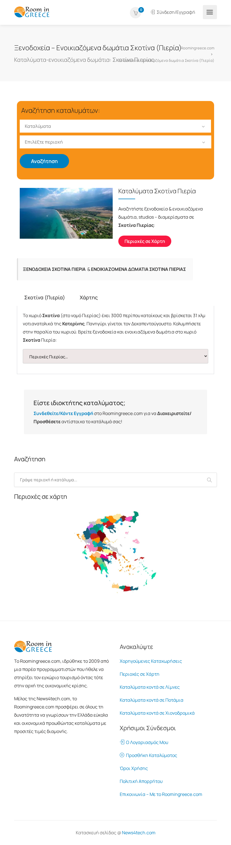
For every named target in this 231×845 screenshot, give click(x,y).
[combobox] (115, 126)
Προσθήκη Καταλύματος (150, 755)
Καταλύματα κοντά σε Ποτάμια (151, 700)
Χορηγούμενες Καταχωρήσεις (151, 661)
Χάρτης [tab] (89, 297)
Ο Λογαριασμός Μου (146, 742)
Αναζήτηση (44, 161)
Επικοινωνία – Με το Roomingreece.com (161, 794)
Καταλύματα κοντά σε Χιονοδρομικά (157, 713)
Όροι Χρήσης (134, 768)
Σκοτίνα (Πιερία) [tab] (44, 297)
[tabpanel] (115, 340)
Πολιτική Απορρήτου (141, 781)
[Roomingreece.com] (32, 11)
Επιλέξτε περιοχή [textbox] (44, 142)
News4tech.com (139, 832)
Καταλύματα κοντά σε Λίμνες (150, 687)
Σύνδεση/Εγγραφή (175, 12)
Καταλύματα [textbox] (38, 126)
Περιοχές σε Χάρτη (139, 674)
